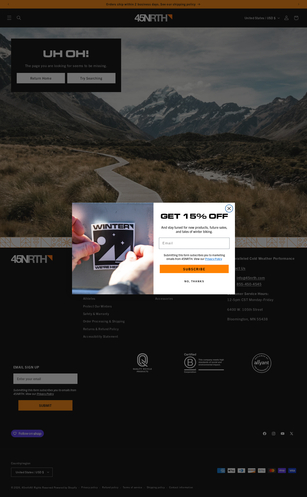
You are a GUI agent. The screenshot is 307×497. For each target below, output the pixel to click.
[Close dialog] (229, 208)
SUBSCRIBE (194, 269)
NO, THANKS (194, 281)
